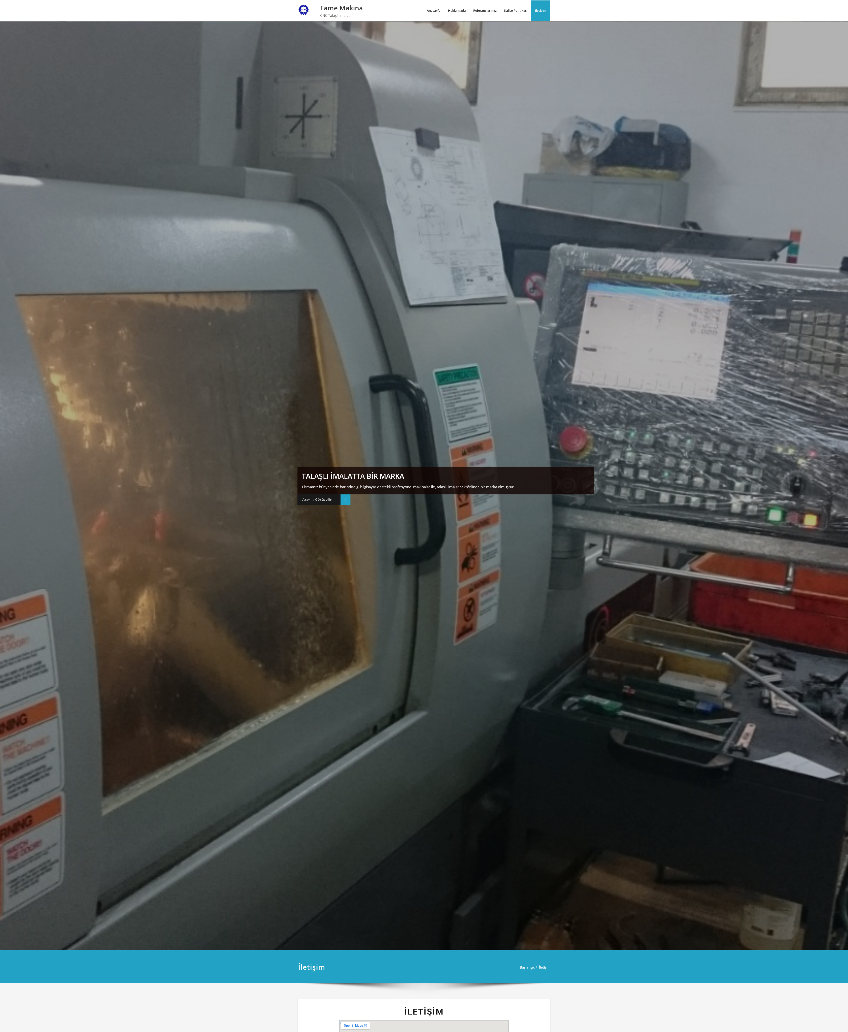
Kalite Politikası (516, 10)
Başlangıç (527, 967)
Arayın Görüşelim (318, 500)
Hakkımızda (457, 10)
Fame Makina (341, 7)
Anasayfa (434, 10)
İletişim (540, 10)
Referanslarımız (485, 10)
